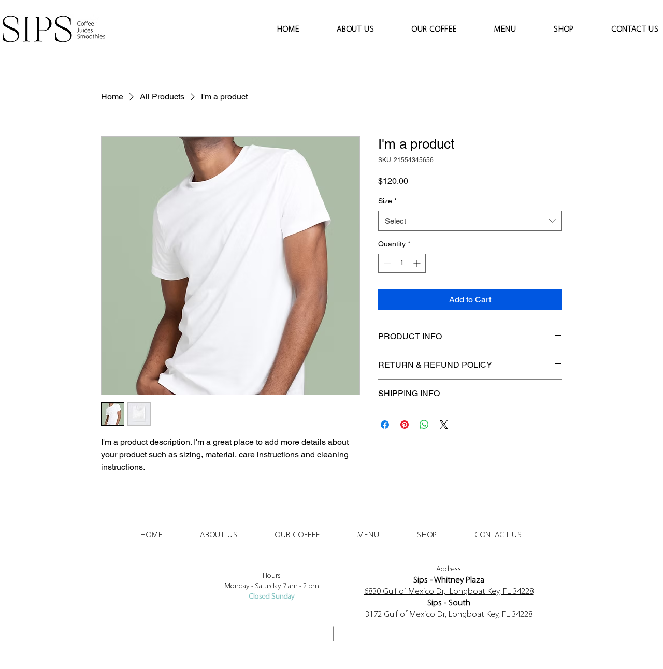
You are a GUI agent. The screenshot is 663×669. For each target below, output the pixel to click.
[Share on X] (444, 424)
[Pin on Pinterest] (404, 424)
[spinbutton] (402, 263)
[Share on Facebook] (385, 424)
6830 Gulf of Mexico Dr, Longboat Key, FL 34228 (449, 591)
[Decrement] (386, 263)
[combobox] (470, 221)
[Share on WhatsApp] (424, 424)
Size (387, 201)
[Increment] (417, 263)
